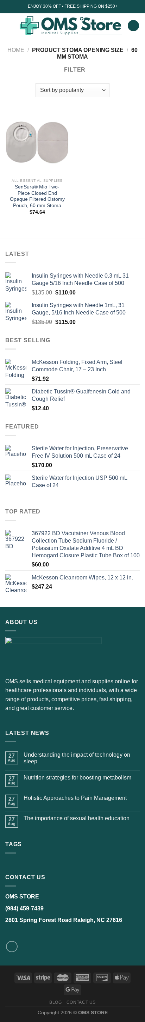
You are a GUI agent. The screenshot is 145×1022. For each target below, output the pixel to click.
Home (15, 50)
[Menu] (9, 25)
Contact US (81, 1002)
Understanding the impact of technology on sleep (77, 758)
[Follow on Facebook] (12, 947)
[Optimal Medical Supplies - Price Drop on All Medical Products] (70, 25)
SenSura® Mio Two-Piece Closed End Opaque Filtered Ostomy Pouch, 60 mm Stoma (37, 196)
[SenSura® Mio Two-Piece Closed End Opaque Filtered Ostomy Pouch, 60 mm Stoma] (37, 143)
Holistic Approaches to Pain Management (75, 798)
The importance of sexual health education (77, 818)
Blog (55, 1002)
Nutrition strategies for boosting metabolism (77, 778)
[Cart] (133, 26)
